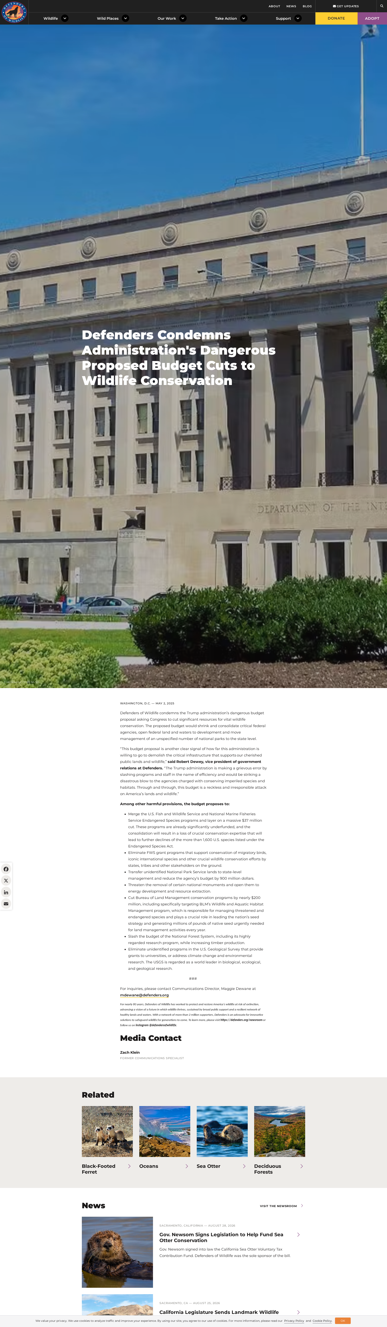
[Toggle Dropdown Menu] (65, 18)
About (274, 6)
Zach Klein (130, 1052)
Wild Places (108, 18)
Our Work (167, 18)
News (291, 6)
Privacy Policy (294, 1321)
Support (283, 18)
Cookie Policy (322, 1321)
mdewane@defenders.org (144, 995)
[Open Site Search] (382, 6)
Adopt (372, 18)
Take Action (226, 18)
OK (343, 1321)
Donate (336, 18)
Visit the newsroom (278, 1206)
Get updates (347, 6)
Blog (307, 6)
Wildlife (51, 18)
